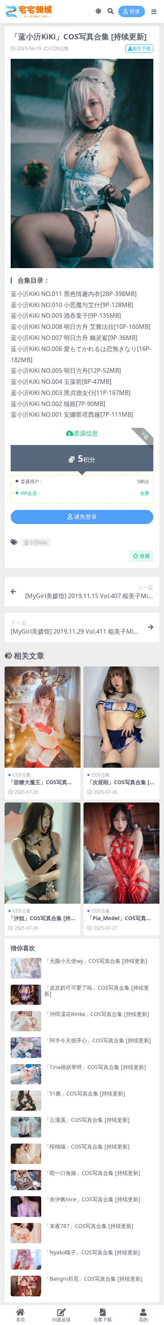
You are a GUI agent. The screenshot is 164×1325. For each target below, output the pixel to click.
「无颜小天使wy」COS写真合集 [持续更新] (95, 960)
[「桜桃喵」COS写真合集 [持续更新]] (26, 1154)
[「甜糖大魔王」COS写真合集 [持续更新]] (42, 717)
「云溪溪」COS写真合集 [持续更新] (87, 1119)
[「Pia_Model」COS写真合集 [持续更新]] (121, 853)
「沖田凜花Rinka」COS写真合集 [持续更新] (96, 1014)
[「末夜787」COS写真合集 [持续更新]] (26, 1233)
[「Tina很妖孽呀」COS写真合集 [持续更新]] (26, 1074)
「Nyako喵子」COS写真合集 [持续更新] (92, 1252)
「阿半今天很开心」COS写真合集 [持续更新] (97, 1040)
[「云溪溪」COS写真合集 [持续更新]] (26, 1127)
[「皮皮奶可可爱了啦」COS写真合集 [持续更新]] (26, 995)
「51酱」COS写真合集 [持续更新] (84, 1093)
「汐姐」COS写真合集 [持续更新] (42, 921)
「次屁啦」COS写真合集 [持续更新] (121, 785)
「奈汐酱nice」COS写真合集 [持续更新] (92, 1199)
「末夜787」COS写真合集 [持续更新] (88, 1226)
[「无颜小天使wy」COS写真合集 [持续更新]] (26, 968)
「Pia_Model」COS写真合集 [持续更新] (119, 921)
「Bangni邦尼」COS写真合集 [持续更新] (93, 1278)
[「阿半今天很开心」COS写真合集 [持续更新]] (26, 1047)
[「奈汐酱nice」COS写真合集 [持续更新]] (26, 1206)
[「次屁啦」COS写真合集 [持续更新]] (121, 717)
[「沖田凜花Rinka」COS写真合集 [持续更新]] (26, 1021)
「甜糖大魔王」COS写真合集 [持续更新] (40, 785)
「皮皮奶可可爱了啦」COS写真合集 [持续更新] (96, 991)
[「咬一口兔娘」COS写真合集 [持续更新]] (26, 1180)
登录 (134, 12)
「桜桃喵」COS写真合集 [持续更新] (87, 1146)
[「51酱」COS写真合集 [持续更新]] (26, 1100)
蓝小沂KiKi (35, 542)
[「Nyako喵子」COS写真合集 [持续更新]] (26, 1259)
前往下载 (141, 48)
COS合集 (59, 48)
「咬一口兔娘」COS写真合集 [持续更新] (92, 1172)
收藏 (145, 556)
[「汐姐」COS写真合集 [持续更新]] (42, 853)
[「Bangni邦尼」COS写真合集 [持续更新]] (26, 1286)
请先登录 (85, 517)
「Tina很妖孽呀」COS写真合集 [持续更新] (95, 1067)
